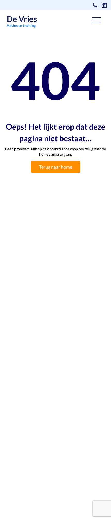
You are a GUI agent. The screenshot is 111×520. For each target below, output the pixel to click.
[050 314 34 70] (95, 5)
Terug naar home (55, 167)
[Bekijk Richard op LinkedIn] (104, 5)
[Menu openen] (96, 21)
